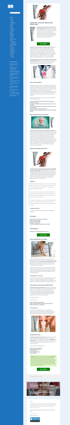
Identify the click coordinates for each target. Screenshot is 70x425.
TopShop (40, 376)
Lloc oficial (43, 44)
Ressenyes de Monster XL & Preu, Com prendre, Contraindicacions (14, 68)
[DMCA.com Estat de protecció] (35, 419)
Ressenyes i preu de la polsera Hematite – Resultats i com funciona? (14, 78)
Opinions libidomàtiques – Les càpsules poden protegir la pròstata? (14, 74)
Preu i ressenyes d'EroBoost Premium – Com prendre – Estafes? (14, 87)
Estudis (34, 90)
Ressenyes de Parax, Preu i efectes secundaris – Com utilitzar (14, 64)
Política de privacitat (33, 413)
